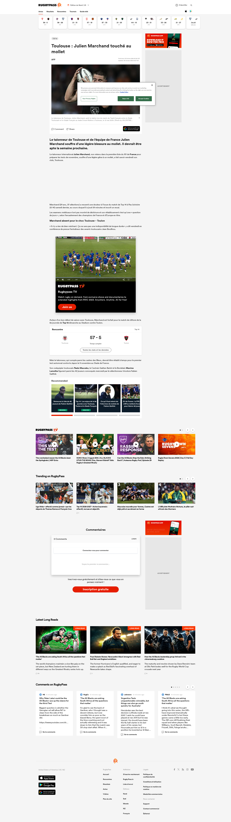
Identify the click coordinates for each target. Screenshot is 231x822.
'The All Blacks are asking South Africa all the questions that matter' (94, 701)
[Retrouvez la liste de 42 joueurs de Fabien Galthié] (62, 391)
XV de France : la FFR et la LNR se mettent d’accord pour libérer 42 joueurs (133, 403)
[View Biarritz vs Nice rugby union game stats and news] (45, 22)
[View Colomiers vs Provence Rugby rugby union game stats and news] (193, 22)
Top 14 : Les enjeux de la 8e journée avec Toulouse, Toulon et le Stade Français (86, 403)
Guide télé (84, 11)
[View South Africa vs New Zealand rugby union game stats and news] (163, 22)
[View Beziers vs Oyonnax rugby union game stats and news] (75, 22)
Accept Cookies (143, 99)
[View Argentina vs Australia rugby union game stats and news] (178, 22)
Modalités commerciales (152, 794)
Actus (40, 11)
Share (71, 129)
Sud (124, 799)
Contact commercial (151, 808)
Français (126, 813)
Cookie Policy (124, 92)
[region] (116, 94)
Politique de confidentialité (149, 775)
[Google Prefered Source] (130, 129)
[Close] (152, 85)
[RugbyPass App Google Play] (62, 785)
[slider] (96, 277)
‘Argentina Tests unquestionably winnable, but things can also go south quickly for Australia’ (135, 702)
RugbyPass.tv (128, 779)
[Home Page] (49, 5)
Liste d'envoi (128, 784)
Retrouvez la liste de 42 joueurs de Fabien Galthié (63, 402)
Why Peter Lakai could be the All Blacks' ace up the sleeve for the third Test (54, 701)
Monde (126, 803)
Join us (67, 307)
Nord (125, 794)
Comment (59, 129)
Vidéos (105, 794)
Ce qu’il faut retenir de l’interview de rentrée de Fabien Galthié (109, 403)
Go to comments (47, 732)
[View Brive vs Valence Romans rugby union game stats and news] (149, 22)
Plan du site (107, 799)
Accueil (106, 774)
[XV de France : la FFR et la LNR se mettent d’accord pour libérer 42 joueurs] (133, 391)
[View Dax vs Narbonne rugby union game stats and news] (89, 22)
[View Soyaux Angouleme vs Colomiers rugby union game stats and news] (60, 22)
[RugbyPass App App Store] (62, 778)
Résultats (50, 11)
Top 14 (66, 322)
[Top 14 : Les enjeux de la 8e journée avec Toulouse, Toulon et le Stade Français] (86, 391)
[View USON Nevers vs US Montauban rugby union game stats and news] (119, 22)
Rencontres (61, 11)
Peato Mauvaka (81, 368)
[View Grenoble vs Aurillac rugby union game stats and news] (104, 22)
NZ (124, 808)
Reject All (125, 99)
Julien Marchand (82, 154)
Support (146, 804)
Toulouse (79, 140)
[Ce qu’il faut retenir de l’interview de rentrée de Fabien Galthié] (109, 391)
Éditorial (146, 813)
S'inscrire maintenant (131, 774)
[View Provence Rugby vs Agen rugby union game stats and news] (134, 22)
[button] (61, 650)
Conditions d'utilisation (152, 782)
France (133, 154)
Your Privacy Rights (89, 99)
